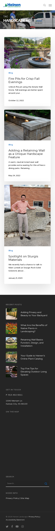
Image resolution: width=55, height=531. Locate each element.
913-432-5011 (15, 395)
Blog (10, 73)
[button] (50, 5)
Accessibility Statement (15, 520)
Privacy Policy (12, 498)
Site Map (25, 498)
